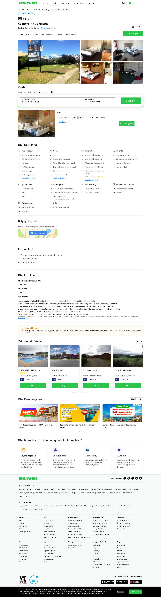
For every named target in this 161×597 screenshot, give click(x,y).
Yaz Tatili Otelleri (37, 509)
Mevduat (22, 562)
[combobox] (53, 101)
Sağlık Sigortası (49, 553)
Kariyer (95, 556)
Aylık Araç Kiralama (99, 532)
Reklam (95, 553)
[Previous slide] (21, 123)
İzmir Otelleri (48, 529)
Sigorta (46, 542)
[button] (80, 62)
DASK (45, 562)
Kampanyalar (121, 548)
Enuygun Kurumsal (75, 542)
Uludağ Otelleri (96, 489)
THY (20, 520)
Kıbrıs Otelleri (83, 489)
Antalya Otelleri (49, 523)
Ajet (20, 529)
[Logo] (28, 3)
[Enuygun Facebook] (124, 478)
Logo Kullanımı (97, 559)
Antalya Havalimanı (123, 526)
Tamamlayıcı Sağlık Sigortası (53, 556)
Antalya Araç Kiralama (100, 529)
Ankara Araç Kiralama (100, 523)
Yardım (119, 551)
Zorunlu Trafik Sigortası (51, 548)
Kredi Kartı (22, 559)
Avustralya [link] (30, 10)
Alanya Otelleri (24, 489)
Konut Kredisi (23, 551)
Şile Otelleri (90, 493)
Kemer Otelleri (49, 489)
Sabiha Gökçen (122, 520)
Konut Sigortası (49, 559)
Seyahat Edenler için (75, 545)
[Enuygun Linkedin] (136, 478)
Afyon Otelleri (127, 493)
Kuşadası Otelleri (78, 493)
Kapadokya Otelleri (25, 493)
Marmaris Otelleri (49, 532)
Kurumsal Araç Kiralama (101, 534)
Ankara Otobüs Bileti (75, 523)
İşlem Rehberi (121, 553)
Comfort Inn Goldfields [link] (62, 10)
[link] (19, 10)
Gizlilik (119, 567)
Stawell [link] (38, 10)
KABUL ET (135, 592)
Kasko (46, 545)
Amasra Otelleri (40, 493)
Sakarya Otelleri (120, 489)
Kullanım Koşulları (123, 565)
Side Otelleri (61, 489)
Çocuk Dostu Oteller (98, 506)
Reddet (35, 593)
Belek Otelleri (65, 493)
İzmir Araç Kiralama (99, 526)
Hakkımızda (97, 545)
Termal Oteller (36, 506)
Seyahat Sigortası (49, 551)
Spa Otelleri (85, 506)
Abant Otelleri (133, 489)
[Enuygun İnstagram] (128, 478)
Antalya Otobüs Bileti (75, 534)
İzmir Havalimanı (122, 529)
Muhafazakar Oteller (71, 506)
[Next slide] (51, 123)
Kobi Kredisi (23, 556)
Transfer (120, 517)
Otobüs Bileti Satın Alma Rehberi (79, 537)
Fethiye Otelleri (49, 534)
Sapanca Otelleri (114, 493)
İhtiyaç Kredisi (23, 545)
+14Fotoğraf (129, 73)
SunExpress (23, 526)
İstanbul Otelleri (49, 520)
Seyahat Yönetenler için (76, 548)
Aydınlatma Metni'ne (100, 591)
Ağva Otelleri (108, 489)
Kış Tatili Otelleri (24, 509)
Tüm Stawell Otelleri (27, 13)
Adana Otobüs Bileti (74, 532)
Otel (45, 517)
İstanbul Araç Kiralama (100, 520)
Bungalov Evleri (113, 506)
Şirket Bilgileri (97, 551)
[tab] (24, 34)
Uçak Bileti (23, 517)
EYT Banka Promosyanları (27, 548)
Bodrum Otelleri (49, 526)
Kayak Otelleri (125, 506)
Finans (21, 542)
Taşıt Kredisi (23, 553)
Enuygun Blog (121, 545)
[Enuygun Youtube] (140, 478)
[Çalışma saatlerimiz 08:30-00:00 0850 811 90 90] (123, 2)
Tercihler (120, 592)
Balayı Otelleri (23, 506)
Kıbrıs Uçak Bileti (24, 532)
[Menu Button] (99, 3)
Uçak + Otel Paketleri (50, 537)
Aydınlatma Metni (123, 562)
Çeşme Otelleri (36, 489)
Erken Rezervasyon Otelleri (52, 506)
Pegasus (22, 523)
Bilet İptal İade (122, 559)
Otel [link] (23, 10)
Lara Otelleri (23, 496)
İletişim (95, 548)
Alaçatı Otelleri (101, 493)
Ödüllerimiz (96, 562)
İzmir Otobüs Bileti (74, 526)
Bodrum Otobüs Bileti (75, 529)
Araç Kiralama (98, 517)
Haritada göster (39, 233)
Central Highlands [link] (47, 10)
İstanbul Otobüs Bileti (75, 520)
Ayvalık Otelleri (53, 493)
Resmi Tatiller (121, 556)
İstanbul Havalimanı (124, 523)
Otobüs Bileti (73, 517)
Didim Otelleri (72, 489)
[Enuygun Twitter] (132, 478)
